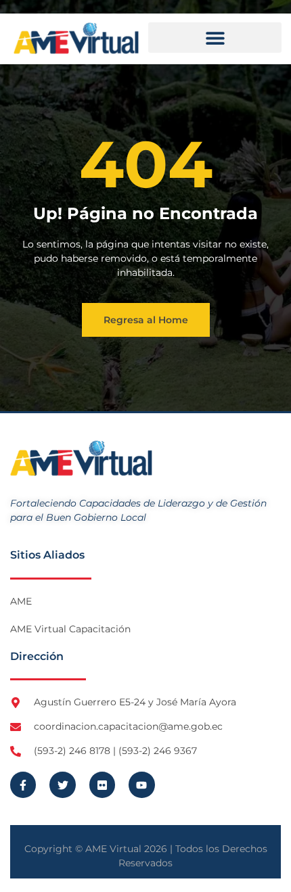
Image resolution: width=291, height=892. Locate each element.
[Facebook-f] (23, 784)
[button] (215, 37)
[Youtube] (141, 784)
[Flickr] (102, 784)
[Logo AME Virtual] (76, 38)
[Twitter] (62, 784)
